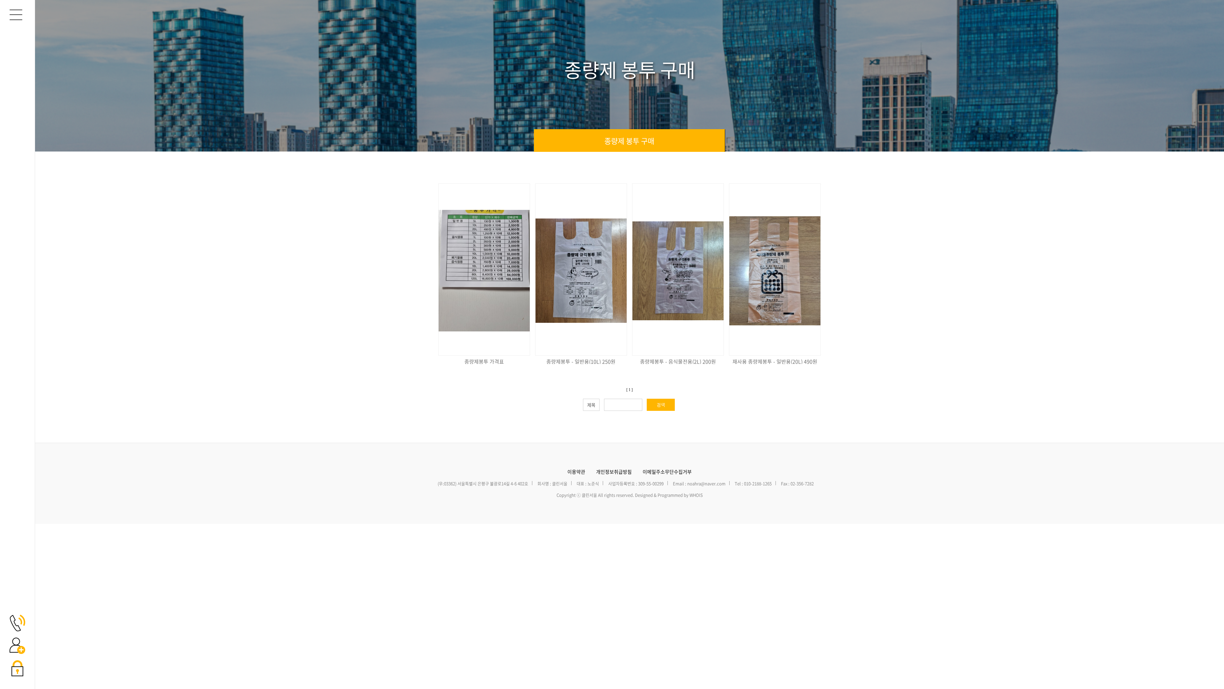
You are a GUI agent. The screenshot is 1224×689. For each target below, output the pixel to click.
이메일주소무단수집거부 (667, 472)
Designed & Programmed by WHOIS (669, 495)
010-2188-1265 (758, 483)
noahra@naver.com (706, 483)
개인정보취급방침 (614, 472)
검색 (661, 404)
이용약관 (576, 472)
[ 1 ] (629, 390)
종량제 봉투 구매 (629, 140)
